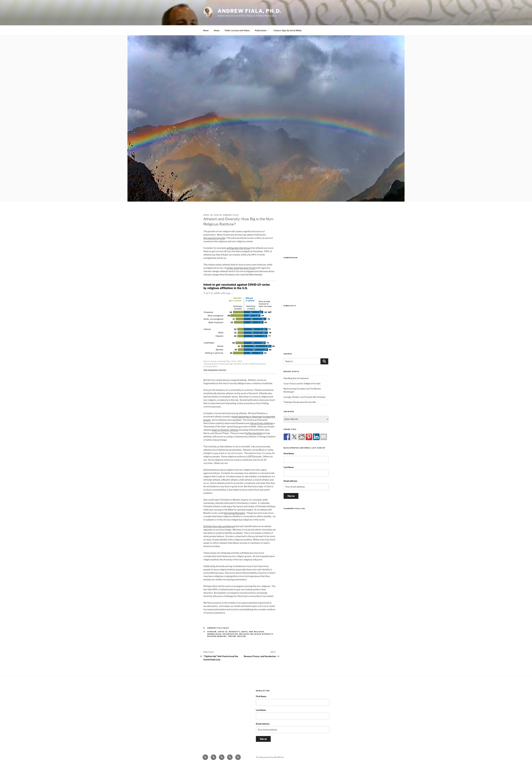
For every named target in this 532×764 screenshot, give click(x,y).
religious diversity (261, 634)
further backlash (253, 433)
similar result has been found (240, 268)
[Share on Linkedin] (316, 436)
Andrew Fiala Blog (218, 628)
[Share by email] (323, 436)
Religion (244, 634)
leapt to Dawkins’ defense (225, 430)
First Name (289, 453)
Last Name (289, 467)
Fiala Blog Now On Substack (296, 378)
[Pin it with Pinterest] (309, 436)
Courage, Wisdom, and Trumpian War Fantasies (305, 397)
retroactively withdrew (261, 423)
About (216, 30)
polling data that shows (238, 248)
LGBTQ (244, 632)
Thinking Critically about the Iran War (300, 402)
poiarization (230, 634)
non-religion (256, 632)
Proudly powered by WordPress (270, 757)
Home (206, 30)
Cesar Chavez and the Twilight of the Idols (302, 383)
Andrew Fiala (231, 215)
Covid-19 (223, 632)
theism (232, 636)
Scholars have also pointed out (219, 526)
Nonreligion (214, 634)
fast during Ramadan (234, 513)
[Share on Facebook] (287, 436)
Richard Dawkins (217, 636)
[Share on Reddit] (301, 436)
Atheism (212, 632)
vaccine (241, 636)
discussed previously (214, 238)
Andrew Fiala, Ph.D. (250, 11)
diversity (234, 632)
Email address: (290, 481)
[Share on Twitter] (294, 436)
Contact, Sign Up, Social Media (288, 30)
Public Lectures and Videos (237, 30)
